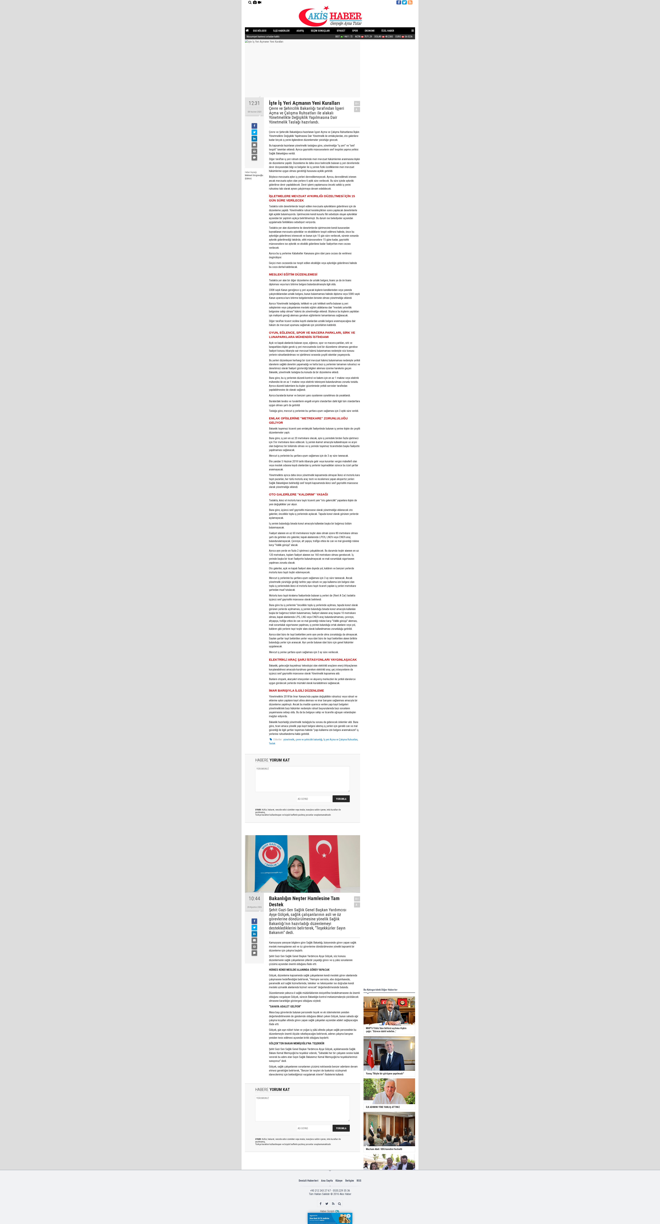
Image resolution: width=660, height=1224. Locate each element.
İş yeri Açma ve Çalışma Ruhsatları (340, 739)
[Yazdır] (254, 151)
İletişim (349, 1180)
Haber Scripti (327, 1211)
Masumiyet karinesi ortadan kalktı (263, 36)
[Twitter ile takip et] (404, 2)
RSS (359, 1180)
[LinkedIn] (254, 138)
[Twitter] (254, 132)
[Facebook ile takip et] (398, 2)
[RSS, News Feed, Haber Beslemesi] (410, 2)
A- (357, 109)
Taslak (272, 743)
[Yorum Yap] (254, 157)
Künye (339, 1180)
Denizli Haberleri (308, 1180)
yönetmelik (288, 739)
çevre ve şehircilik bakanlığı (309, 739)
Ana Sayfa (327, 1180)
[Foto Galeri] (254, 2)
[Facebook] (254, 126)
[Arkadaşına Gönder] (254, 145)
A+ (357, 103)
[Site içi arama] (250, 2)
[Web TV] (259, 2)
